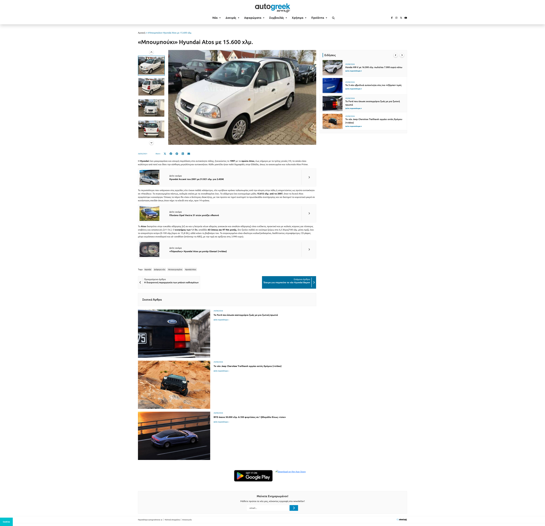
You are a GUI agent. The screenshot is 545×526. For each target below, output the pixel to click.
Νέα (215, 17)
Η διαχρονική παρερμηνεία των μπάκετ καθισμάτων (171, 282)
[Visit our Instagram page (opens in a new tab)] (395, 17)
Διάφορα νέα (159, 269)
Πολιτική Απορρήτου (172, 520)
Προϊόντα (317, 17)
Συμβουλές (276, 17)
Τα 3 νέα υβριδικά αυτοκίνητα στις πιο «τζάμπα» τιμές (373, 85)
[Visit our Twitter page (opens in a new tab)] (400, 17)
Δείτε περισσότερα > (221, 320)
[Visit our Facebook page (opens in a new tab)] (390, 17)
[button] (151, 65)
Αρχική (141, 32)
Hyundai (147, 269)
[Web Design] (401, 519)
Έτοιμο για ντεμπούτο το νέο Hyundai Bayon (286, 282)
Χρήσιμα (297, 17)
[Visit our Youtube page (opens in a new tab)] (405, 17)
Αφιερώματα (252, 17)
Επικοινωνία (187, 520)
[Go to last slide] (396, 55)
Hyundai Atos (190, 269)
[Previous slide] (151, 52)
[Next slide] (151, 142)
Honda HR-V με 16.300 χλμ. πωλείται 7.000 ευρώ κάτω (373, 67)
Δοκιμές (231, 17)
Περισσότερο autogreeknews (149, 520)
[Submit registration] (294, 508)
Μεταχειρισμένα (175, 269)
